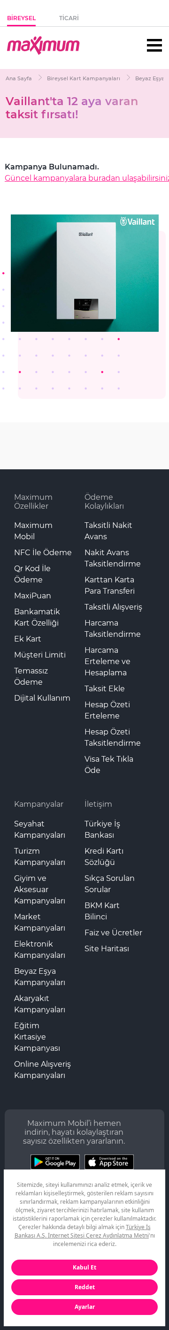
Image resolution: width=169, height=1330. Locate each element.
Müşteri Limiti (40, 654)
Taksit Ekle (104, 688)
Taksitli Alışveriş (113, 607)
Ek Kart (27, 638)
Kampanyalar (38, 804)
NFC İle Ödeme (43, 552)
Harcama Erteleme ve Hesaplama (107, 661)
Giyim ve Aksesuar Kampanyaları (39, 889)
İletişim (98, 804)
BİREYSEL (21, 18)
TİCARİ (69, 18)
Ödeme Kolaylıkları (104, 502)
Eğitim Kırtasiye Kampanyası (37, 1037)
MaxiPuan (32, 595)
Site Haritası (106, 948)
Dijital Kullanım (42, 698)
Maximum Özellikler (33, 502)
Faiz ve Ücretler (113, 932)
